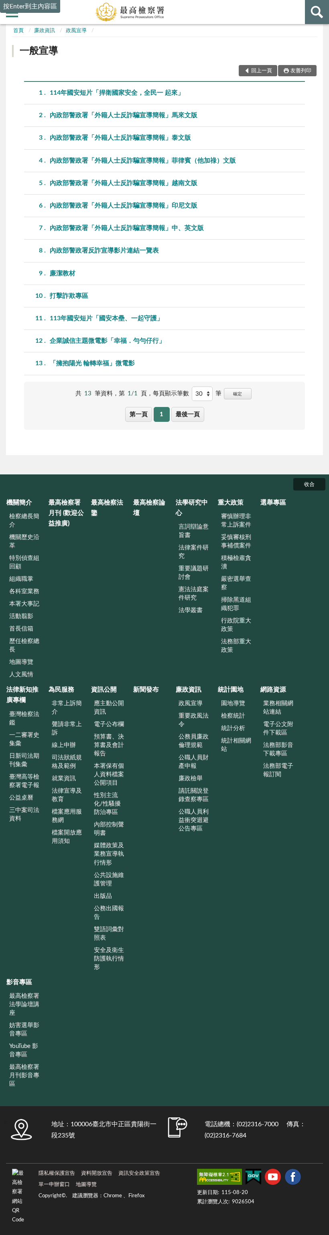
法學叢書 (191, 610)
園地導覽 (233, 703)
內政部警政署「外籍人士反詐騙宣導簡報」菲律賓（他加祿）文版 (143, 160)
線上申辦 (64, 745)
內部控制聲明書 (109, 829)
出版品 (103, 896)
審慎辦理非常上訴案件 (236, 520)
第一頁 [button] (139, 414)
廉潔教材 (62, 273)
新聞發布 (146, 689)
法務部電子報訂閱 (278, 770)
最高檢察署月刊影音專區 (24, 1075)
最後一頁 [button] (188, 414)
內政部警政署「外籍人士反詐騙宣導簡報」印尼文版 (123, 205)
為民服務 (61, 689)
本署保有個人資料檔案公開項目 (109, 774)
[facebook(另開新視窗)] (293, 1178)
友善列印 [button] (300, 70)
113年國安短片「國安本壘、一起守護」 (106, 318)
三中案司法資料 (24, 814)
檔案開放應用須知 (67, 837)
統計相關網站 (236, 745)
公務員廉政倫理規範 (194, 741)
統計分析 (233, 728)
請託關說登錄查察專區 (194, 795)
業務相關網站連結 (278, 707)
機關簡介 (19, 502)
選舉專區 (273, 502)
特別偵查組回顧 (24, 562)
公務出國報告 (109, 912)
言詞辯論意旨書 (194, 531)
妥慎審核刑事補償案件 (236, 541)
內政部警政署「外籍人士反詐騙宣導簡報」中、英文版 (127, 228)
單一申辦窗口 (54, 1184)
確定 (237, 394)
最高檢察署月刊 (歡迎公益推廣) (66, 513)
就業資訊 (64, 778)
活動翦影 (21, 616)
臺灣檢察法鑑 (24, 718)
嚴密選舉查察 (236, 583)
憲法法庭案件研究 (194, 593)
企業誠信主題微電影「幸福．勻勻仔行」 (107, 341)
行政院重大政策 (236, 625)
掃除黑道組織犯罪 (236, 604)
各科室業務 (24, 591)
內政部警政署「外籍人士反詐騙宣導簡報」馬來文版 (123, 115)
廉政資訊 (44, 30)
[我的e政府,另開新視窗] (253, 1178)
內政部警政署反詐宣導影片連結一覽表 (104, 250)
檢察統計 (233, 716)
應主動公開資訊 (109, 707)
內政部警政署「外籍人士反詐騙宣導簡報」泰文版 (120, 137)
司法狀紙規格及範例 (67, 762)
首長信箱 (21, 629)
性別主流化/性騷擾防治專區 (107, 803)
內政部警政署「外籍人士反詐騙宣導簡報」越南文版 (123, 183)
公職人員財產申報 (194, 762)
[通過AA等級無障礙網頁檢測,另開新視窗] (219, 1178)
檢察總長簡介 (24, 520)
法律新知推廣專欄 (22, 694)
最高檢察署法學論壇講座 (24, 1004)
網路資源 (273, 689)
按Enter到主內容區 (30, 6)
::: (6, 1122)
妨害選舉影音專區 (24, 1029)
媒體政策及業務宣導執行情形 (109, 853)
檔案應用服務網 (67, 816)
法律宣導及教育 (67, 795)
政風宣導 (76, 30)
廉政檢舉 (191, 778)
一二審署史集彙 (24, 739)
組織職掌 (21, 579)
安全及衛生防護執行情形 (109, 958)
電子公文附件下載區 (278, 728)
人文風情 (21, 674)
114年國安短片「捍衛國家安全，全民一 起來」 (117, 93)
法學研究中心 (192, 507)
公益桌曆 (21, 798)
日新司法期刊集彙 (24, 760)
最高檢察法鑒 (107, 507)
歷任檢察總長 (24, 645)
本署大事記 (24, 604)
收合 (309, 484)
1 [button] (161, 414)
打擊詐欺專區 (69, 296)
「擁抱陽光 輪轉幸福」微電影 (92, 363)
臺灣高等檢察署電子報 (24, 781)
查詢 (317, 12)
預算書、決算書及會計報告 (109, 745)
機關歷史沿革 (24, 541)
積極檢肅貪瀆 (236, 562)
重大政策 (231, 502)
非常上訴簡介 (67, 707)
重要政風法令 (194, 720)
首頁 (18, 30)
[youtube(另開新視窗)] (273, 1178)
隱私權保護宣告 (57, 1173)
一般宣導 (39, 51)
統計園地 (231, 689)
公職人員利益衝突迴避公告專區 (194, 820)
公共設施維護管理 (109, 879)
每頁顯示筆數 (171, 394)
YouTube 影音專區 (23, 1050)
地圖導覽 (21, 662)
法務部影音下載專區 (278, 749)
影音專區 (19, 982)
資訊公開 (104, 689)
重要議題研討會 (194, 573)
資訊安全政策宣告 (139, 1173)
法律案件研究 (194, 552)
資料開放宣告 (96, 1173)
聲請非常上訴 (67, 728)
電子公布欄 (109, 724)
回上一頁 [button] (261, 70)
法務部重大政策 (236, 646)
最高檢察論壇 (149, 507)
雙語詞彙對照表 (109, 933)
